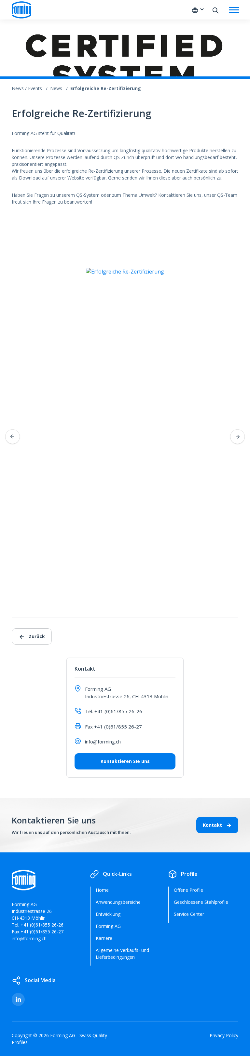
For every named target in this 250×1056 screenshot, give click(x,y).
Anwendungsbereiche (118, 902)
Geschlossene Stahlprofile (201, 902)
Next (237, 436)
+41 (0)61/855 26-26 (42, 925)
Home (102, 890)
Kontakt (213, 825)
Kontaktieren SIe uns (125, 761)
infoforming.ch (103, 741)
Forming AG (108, 926)
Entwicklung (108, 914)
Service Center (189, 914)
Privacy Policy (224, 1035)
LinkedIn (18, 999)
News (56, 88)
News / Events (27, 88)
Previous (12, 436)
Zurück (36, 636)
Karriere (104, 938)
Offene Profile (188, 890)
